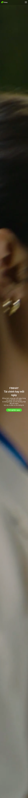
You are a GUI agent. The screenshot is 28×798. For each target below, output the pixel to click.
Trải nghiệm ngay (14, 410)
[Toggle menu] (26, 2)
